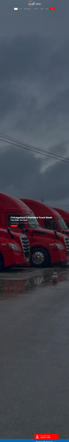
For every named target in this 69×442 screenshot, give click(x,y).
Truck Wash (36, 8)
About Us (20, 8)
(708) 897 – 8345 (45, 437)
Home (16, 8)
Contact (52, 8)
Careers (47, 8)
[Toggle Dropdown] (31, 9)
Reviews (42, 8)
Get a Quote (14, 225)
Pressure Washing (27, 8)
